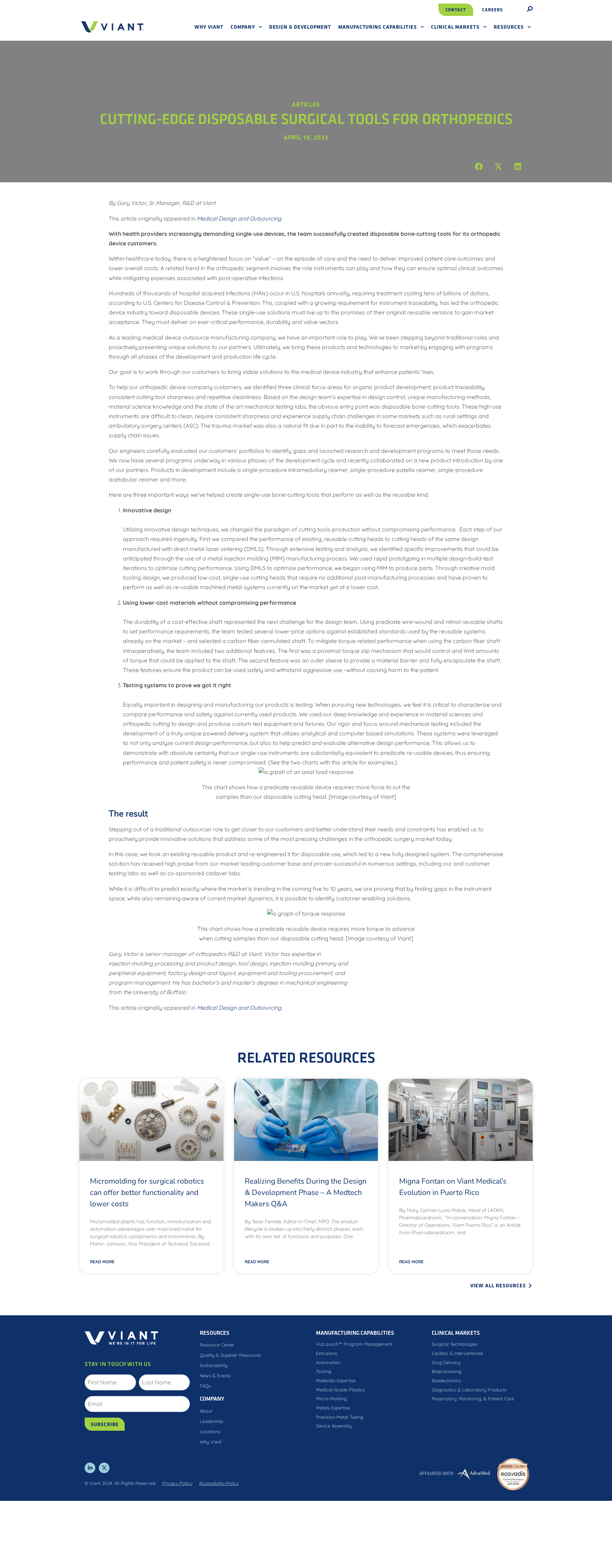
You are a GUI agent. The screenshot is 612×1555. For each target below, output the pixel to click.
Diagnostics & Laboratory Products (469, 1389)
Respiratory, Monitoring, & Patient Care (473, 1398)
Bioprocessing (446, 1371)
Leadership (211, 1421)
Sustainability (213, 1365)
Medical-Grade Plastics (340, 1389)
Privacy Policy (177, 1483)
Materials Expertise (336, 1380)
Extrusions (326, 1353)
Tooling (323, 1371)
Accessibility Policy (219, 1483)
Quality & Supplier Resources (230, 1355)
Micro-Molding (331, 1398)
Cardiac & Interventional (457, 1353)
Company (243, 26)
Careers (492, 9)
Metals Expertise (333, 1408)
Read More (102, 1261)
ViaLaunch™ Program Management (354, 1344)
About (206, 1411)
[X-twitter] (104, 1468)
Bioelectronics (446, 1380)
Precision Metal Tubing (339, 1417)
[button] (479, 167)
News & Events (215, 1375)
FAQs (205, 1386)
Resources (509, 26)
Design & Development (300, 26)
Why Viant (208, 26)
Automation (328, 1362)
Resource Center (217, 1345)
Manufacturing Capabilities (377, 26)
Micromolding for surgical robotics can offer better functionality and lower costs (147, 1192)
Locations (210, 1431)
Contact (456, 9)
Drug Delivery (446, 1362)
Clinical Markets (455, 26)
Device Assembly (334, 1426)
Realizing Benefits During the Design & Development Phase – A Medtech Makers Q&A (306, 1192)
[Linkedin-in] (90, 1468)
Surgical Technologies (454, 1344)
